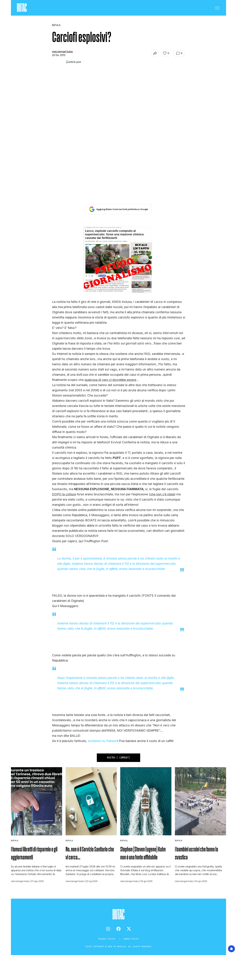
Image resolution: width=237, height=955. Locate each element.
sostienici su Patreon (102, 741)
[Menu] (217, 8)
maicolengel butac (62, 51)
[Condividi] (155, 53)
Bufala (14, 840)
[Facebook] (118, 928)
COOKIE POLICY (131, 938)
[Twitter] (128, 928)
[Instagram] (108, 928)
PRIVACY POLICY (107, 938)
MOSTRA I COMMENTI (118, 757)
